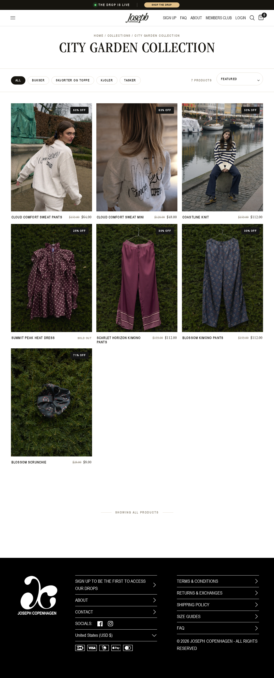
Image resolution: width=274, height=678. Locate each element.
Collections (119, 35)
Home (99, 35)
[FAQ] (256, 628)
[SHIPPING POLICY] (256, 604)
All (18, 80)
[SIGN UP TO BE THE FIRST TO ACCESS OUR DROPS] (154, 585)
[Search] (252, 18)
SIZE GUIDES (188, 616)
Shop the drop (162, 4)
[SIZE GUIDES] (256, 616)
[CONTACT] (154, 612)
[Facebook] (100, 623)
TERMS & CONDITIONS (197, 581)
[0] (260, 18)
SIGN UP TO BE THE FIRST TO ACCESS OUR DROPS (110, 584)
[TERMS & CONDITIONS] (256, 581)
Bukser (38, 80)
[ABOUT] (154, 600)
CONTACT (84, 612)
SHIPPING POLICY (193, 604)
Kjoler (107, 80)
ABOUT (81, 600)
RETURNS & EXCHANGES (199, 593)
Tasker (130, 80)
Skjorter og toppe (73, 80)
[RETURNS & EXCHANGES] (256, 593)
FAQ (180, 628)
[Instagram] (110, 623)
